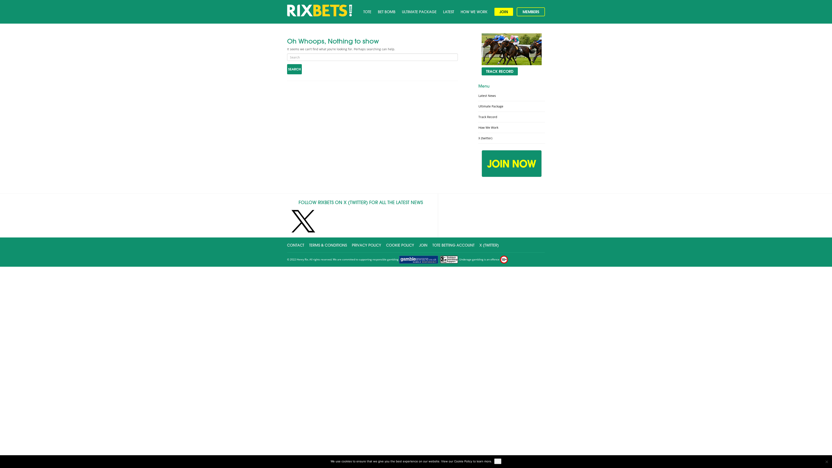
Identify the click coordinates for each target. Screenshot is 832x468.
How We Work (474, 12)
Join (503, 12)
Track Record (487, 117)
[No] (826, 462)
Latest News (487, 96)
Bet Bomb (386, 12)
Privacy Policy (366, 245)
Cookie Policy (400, 245)
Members (531, 12)
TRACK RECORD (500, 71)
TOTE (367, 12)
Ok (498, 461)
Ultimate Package (419, 12)
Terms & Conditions (328, 245)
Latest (448, 12)
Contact (295, 245)
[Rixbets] (319, 10)
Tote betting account (453, 245)
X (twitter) (485, 138)
